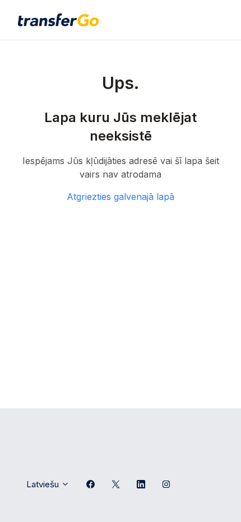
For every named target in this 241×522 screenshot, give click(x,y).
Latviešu (43, 484)
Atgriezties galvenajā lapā (120, 196)
